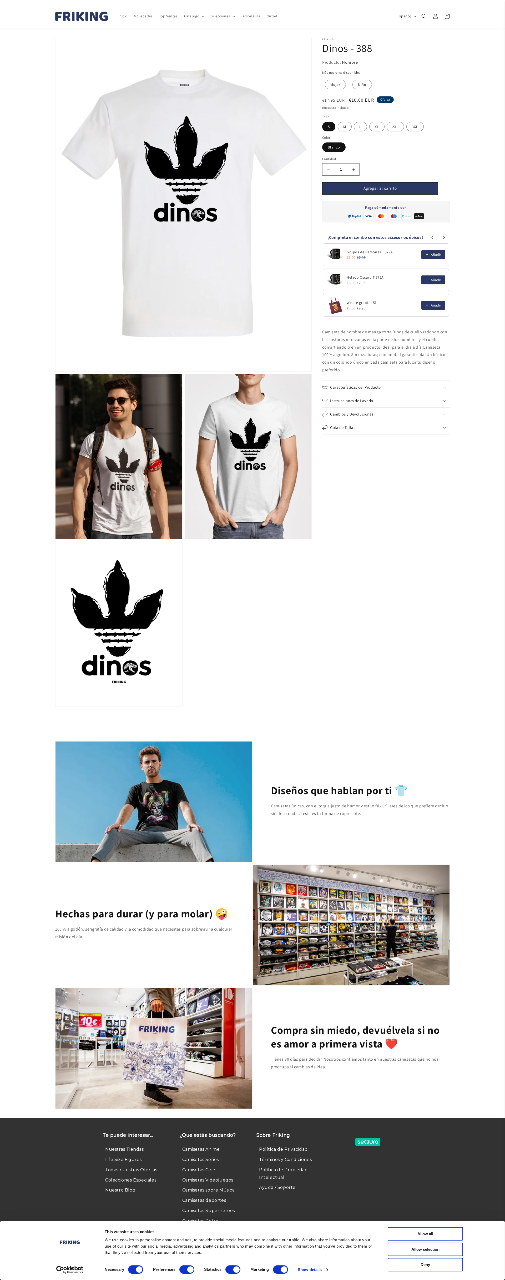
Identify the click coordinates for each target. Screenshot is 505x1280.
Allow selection (425, 1249)
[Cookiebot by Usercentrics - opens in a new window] (70, 1270)
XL (377, 126)
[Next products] (444, 237)
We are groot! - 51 (362, 302)
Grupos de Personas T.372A (370, 252)
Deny (425, 1264)
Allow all (425, 1234)
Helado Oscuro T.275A (365, 277)
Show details (310, 1269)
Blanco (334, 147)
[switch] (186, 1269)
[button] (194, 16)
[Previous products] (432, 237)
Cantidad (329, 159)
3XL (415, 126)
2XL (395, 126)
